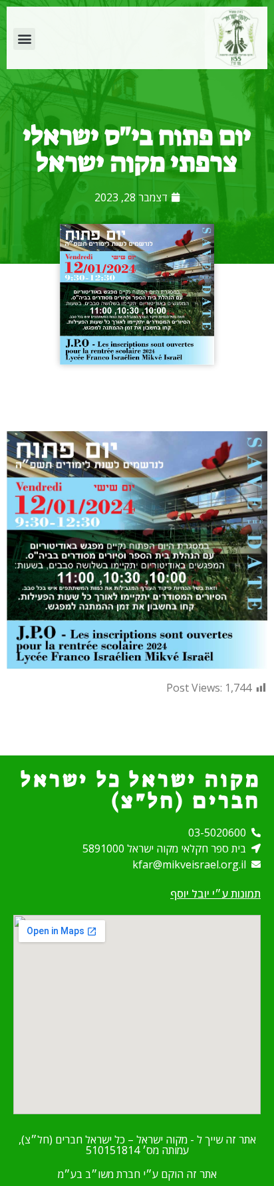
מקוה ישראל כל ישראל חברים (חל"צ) (141, 790)
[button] (24, 39)
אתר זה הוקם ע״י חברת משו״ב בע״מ (137, 1174)
